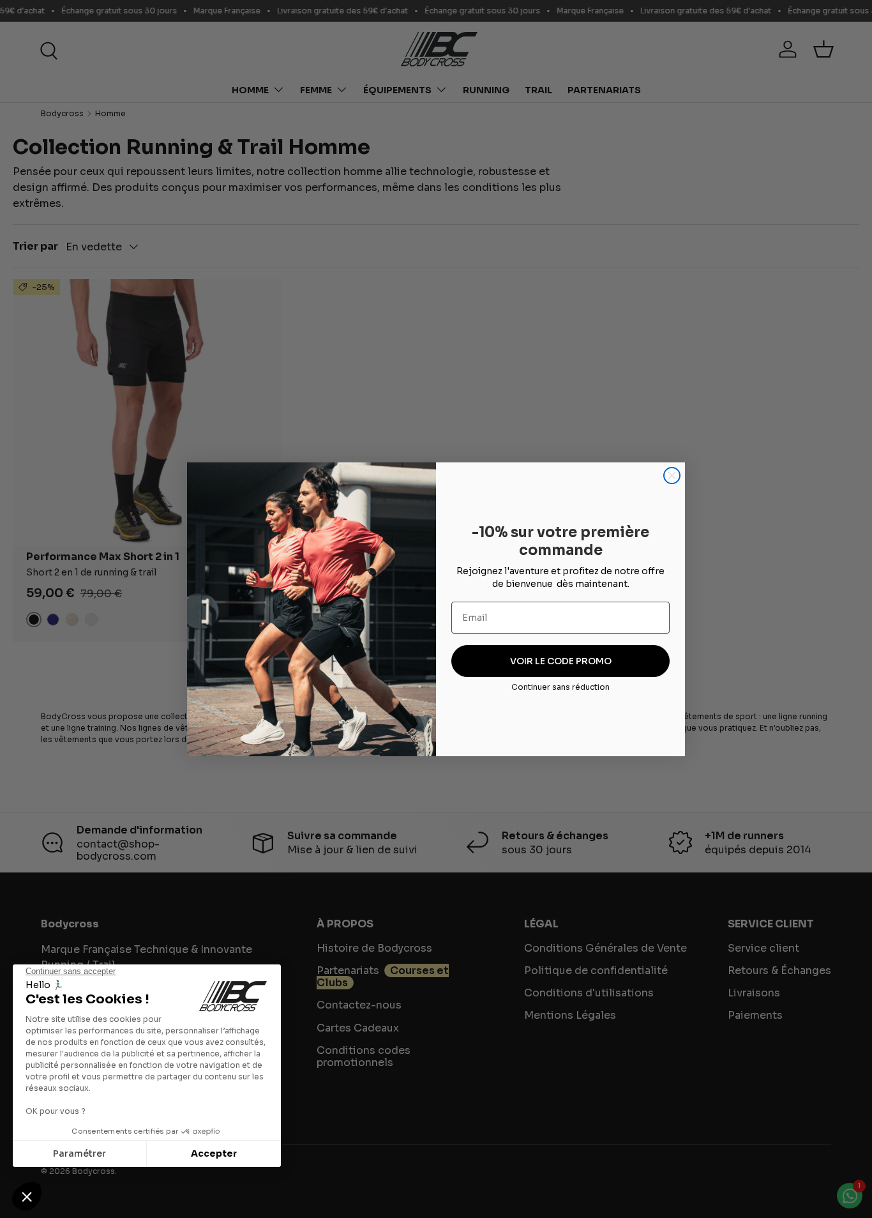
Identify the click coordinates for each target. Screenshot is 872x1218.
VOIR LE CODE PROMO (561, 661)
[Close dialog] (672, 475)
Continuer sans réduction (560, 687)
